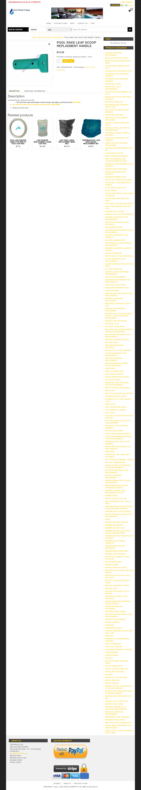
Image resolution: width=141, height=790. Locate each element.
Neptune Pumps (111, 342)
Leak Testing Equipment (115, 277)
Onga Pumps (110, 368)
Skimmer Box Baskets (114, 525)
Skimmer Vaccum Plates (115, 554)
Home (48, 23)
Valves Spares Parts (113, 666)
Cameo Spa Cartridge (114, 115)
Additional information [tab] (34, 91)
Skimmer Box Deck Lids (114, 528)
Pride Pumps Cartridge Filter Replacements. (118, 447)
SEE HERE (76, 102)
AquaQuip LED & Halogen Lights (118, 71)
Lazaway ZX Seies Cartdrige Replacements (117, 273)
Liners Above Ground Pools (117, 288)
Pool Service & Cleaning (115, 410)
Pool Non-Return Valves (115, 407)
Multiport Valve (112, 324)
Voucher (109, 674)
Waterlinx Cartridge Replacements (114, 713)
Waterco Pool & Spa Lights (116, 701)
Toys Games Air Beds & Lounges (118, 649)
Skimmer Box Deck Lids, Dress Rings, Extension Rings (117, 532)
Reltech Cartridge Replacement (113, 476)
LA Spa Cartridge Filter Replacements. (115, 260)
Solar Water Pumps (113, 562)
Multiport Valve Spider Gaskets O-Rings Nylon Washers (119, 330)
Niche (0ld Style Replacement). (118, 350)
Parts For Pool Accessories (50, 37)
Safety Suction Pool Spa (115, 498)
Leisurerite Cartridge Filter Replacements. (117, 281)
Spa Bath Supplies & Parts (116, 567)
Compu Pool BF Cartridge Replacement (116, 144)
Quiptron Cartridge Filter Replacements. (116, 471)
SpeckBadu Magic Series (115, 611)
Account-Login (60, 23)
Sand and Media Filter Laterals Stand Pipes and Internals (118, 507)
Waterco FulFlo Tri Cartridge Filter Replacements (118, 687)
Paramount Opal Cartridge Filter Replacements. (117, 383)
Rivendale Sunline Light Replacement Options (115, 491)
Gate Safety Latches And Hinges (119, 203)
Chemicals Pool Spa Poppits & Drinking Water (118, 129)
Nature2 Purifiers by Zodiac (117, 339)
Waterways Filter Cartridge (117, 717)
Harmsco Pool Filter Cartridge (119, 214)
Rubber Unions (111, 495)
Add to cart (68, 61)
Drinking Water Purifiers (116, 169)
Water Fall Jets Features (116, 677)
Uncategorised (111, 655)
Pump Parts (110, 452)
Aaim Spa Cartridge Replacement (113, 54)
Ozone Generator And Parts (117, 377)
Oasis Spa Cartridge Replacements (113, 359)
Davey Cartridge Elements (116, 156)
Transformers (111, 652)
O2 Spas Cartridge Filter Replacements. (116, 354)
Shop (72, 23)
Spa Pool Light (111, 588)
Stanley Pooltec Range (115, 619)
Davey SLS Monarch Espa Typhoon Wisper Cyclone (116, 160)
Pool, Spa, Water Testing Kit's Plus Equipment (118, 422)
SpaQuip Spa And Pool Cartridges (114, 607)
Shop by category (16, 29)
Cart (93, 23)
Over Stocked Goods (114, 374)
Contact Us (82, 23)
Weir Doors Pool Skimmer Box (118, 723)
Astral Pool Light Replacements (113, 88)
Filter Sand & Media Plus (115, 188)
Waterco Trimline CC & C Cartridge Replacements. (116, 708)
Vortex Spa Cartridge (114, 672)
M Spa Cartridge (112, 290)
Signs (107, 519)
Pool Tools (110, 413)
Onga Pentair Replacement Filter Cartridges (116, 364)
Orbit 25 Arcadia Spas (114, 371)
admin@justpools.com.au (19, 753)
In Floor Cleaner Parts (115, 240)
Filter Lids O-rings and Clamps (118, 180)
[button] (49, 44)
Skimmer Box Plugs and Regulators (115, 547)
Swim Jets (109, 636)
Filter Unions (111, 190)
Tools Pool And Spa (113, 646)
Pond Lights (110, 404)
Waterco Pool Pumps (114, 704)
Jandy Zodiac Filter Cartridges (118, 256)
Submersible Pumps (113, 628)
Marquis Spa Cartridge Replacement (115, 309)
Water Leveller (112, 683)
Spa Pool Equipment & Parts (117, 585)
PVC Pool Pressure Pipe (115, 462)
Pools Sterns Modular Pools (118, 433)
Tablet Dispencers (113, 644)
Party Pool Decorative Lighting (119, 393)
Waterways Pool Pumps (115, 720)
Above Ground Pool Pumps (116, 58)
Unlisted (109, 658)
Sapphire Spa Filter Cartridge (118, 511)
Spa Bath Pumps (111, 564)
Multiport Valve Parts (114, 326)
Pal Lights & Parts (113, 380)
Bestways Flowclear (114, 102)
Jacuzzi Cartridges (113, 253)
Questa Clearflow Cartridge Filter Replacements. (118, 466)
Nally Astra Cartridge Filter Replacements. (117, 335)
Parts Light (110, 390)
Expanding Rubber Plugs (115, 177)
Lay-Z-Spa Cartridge (113, 269)
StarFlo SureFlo (112, 622)
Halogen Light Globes (114, 211)
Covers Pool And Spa (114, 153)
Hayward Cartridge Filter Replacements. (116, 218)
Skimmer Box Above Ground (117, 522)
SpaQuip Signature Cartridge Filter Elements (117, 602)
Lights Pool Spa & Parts (115, 285)
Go (130, 29)
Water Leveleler (112, 680)
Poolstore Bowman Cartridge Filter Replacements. (118, 437)
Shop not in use (80, 783)
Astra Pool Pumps (113, 84)
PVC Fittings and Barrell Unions (119, 459)
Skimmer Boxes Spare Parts (117, 551)
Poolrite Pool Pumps (114, 431)
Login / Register (127, 2)
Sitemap (57, 783)
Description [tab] (14, 91)
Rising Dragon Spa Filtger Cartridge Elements (116, 486)
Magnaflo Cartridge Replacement (114, 299)
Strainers (109, 625)
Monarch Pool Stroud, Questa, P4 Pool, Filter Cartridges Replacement (118, 315)
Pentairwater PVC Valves (115, 396)
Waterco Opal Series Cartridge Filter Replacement (119, 692)
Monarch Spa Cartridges (116, 321)
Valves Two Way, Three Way (116, 669)
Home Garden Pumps (113, 227)
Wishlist (67, 783)
